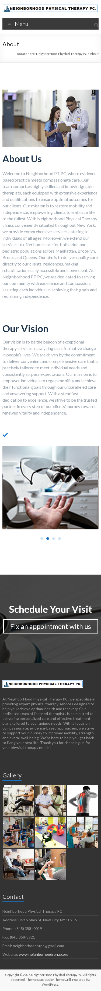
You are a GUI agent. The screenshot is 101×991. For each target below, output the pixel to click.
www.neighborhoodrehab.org (43, 954)
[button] (41, 538)
